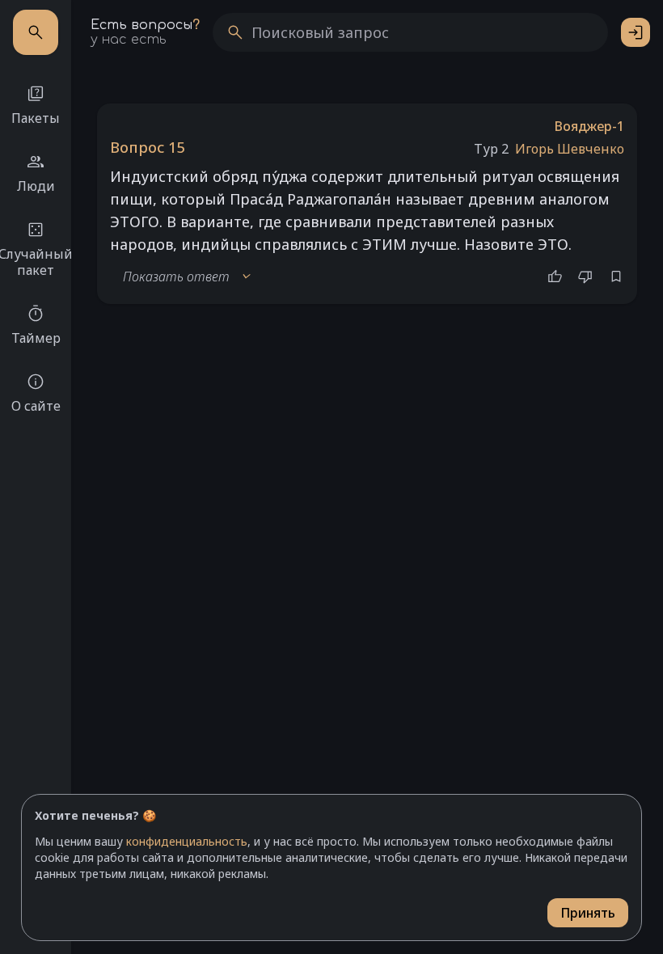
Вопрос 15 (147, 147)
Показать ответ (187, 276)
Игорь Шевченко (569, 149)
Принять (587, 913)
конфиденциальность (186, 841)
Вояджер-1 (589, 126)
